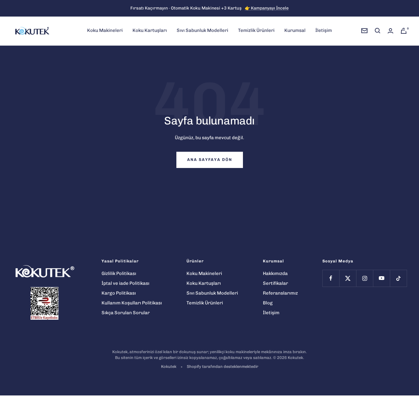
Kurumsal (295, 30)
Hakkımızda (275, 273)
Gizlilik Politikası (119, 273)
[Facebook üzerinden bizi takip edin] (330, 278)
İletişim (323, 30)
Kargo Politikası (119, 293)
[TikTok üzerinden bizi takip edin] (398, 278)
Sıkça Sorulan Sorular (126, 312)
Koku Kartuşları (150, 30)
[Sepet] (404, 31)
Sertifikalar (275, 283)
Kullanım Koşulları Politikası (132, 303)
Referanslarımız (280, 293)
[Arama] (377, 30)
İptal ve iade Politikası (125, 283)
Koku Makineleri (105, 30)
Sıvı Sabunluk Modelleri (202, 30)
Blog (268, 303)
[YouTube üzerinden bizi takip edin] (381, 278)
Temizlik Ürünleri (256, 30)
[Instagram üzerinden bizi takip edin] (364, 278)
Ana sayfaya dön (209, 159)
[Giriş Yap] (390, 30)
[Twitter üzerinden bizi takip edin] (347, 278)
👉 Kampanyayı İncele (267, 8)
